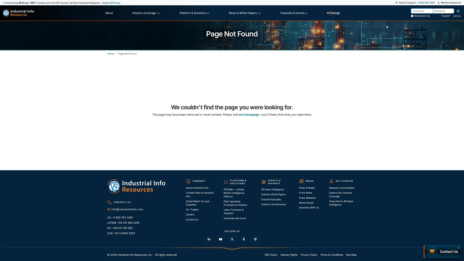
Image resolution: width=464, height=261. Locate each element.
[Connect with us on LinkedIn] (209, 239)
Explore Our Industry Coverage (340, 194)
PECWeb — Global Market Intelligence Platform (234, 193)
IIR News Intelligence (272, 189)
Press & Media (307, 188)
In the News (305, 192)
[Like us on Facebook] (243, 239)
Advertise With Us (309, 207)
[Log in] (458, 11)
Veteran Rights (289, 254)
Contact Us (192, 219)
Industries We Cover (235, 218)
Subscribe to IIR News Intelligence (341, 203)
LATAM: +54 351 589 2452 (123, 222)
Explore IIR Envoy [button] (111, 2)
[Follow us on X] (232, 239)
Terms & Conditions (331, 254)
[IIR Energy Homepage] (333, 13)
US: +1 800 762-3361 (120, 217)
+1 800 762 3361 (426, 2)
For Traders (192, 209)
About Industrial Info (197, 188)
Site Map (351, 254)
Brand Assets (306, 202)
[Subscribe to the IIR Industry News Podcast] (255, 239)
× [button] (458, 247)
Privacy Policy (309, 254)
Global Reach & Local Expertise (197, 203)
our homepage (249, 114)
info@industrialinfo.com (127, 209)
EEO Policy (271, 254)
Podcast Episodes (271, 199)
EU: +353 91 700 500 (120, 227)
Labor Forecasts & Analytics (234, 211)
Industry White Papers (273, 194)
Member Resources (450, 2)
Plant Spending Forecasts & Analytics (235, 203)
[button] (396, 3)
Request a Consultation (342, 188)
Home (110, 53)
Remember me (422, 15)
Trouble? (445, 15)
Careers (190, 214)
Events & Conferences (273, 204)
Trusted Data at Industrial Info (200, 194)
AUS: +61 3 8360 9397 (121, 233)
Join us (456, 15)
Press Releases (307, 197)
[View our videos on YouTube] (220, 239)
